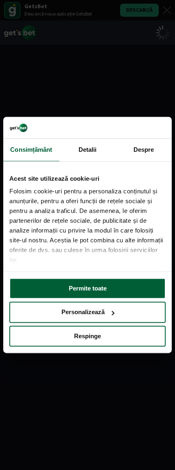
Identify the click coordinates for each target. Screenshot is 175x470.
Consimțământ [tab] (31, 149)
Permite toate (88, 288)
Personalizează (83, 312)
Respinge (87, 336)
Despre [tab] (143, 149)
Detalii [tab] (88, 149)
